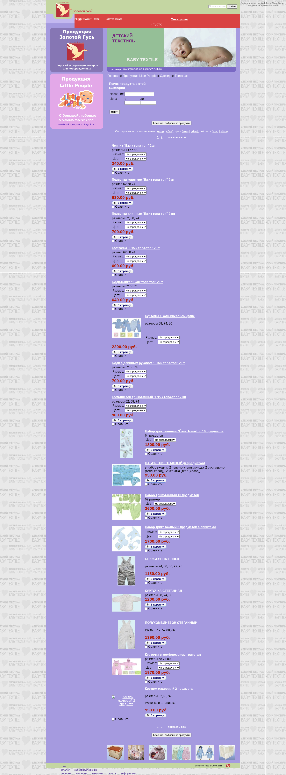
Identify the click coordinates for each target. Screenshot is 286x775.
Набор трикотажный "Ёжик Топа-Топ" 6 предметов (184, 431)
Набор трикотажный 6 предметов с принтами (180, 527)
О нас (64, 766)
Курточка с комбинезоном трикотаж (173, 654)
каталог (65, 770)
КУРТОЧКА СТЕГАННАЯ (163, 590)
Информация (128, 773)
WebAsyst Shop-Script (272, 3)
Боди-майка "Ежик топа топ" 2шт (137, 282)
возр (161, 131)
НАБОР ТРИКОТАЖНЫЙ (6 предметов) (175, 463)
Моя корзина (179, 19)
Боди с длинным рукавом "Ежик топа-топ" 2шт (148, 363)
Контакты (97, 773)
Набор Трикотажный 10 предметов (172, 495)
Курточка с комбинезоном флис (170, 316)
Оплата (112, 773)
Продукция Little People (140, 75)
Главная (113, 75)
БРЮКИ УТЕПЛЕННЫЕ (162, 559)
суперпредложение (85, 770)
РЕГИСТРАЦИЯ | (84, 19)
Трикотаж (181, 75)
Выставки (81, 773)
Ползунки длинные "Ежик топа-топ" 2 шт (143, 213)
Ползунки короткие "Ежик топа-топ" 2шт (143, 179)
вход (96, 19)
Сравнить (122, 172)
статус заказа (114, 19)
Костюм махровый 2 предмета (169, 688)
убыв (169, 131)
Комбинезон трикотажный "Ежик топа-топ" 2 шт (149, 397)
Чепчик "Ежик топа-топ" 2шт (134, 145)
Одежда (165, 75)
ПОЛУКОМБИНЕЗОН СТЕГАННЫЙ (171, 622)
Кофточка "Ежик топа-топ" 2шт (136, 248)
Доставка (66, 773)
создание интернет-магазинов (263, 5)
